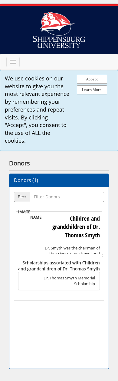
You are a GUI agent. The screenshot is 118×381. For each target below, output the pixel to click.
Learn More (92, 89)
